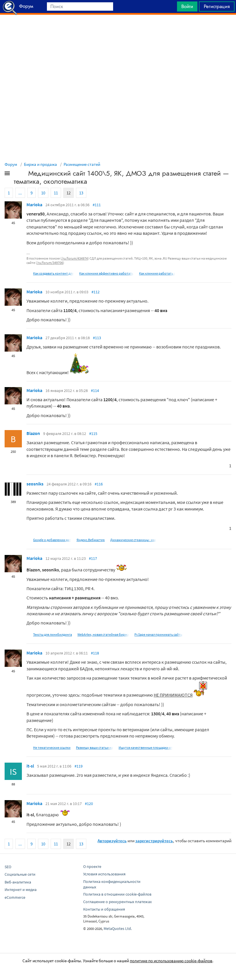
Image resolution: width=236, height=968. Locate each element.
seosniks (34, 484)
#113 (97, 337)
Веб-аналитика (18, 882)
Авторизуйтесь (112, 840)
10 (43, 193)
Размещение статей (82, 164)
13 (81, 193)
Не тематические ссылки (52, 747)
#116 (99, 484)
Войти (187, 6)
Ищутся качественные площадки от (146, 747)
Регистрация (217, 6)
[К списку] (16, 174)
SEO (8, 866)
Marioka (34, 204)
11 (56, 193)
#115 (93, 433)
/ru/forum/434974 (75, 258)
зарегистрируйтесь (154, 840)
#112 (96, 291)
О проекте (92, 866)
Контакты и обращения (104, 909)
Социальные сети (20, 874)
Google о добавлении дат (52, 540)
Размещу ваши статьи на (94, 747)
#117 (93, 558)
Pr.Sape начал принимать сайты (158, 634)
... (20, 193)
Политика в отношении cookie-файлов (117, 894)
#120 (89, 803)
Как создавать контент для (53, 273)
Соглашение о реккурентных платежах (117, 901)
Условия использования (104, 874)
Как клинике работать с (157, 273)
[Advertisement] (118, 29)
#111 (97, 204)
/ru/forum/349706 (50, 262)
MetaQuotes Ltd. (118, 928)
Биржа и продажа (40, 164)
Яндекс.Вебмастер (91, 540)
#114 (95, 390)
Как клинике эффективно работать (106, 273)
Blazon (33, 433)
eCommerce (15, 897)
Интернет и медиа (21, 889)
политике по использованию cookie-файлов (171, 960)
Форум (11, 164)
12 (68, 193)
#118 (95, 653)
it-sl (30, 766)
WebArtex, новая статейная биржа (103, 634)
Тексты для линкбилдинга (52, 634)
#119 (79, 766)
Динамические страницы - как (133, 540)
